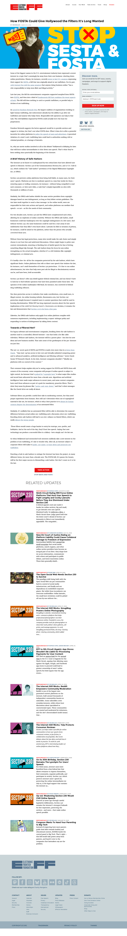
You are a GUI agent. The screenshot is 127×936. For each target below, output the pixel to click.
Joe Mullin (16, 25)
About (68, 4)
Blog (56, 898)
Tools (99, 4)
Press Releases (59, 900)
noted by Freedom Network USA (25, 110)
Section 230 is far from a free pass (44, 309)
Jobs (27, 909)
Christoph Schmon (56, 533)
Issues (74, 4)
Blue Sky (37, 882)
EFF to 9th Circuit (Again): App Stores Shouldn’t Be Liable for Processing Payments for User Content (55, 651)
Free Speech (44, 898)
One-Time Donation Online (92, 900)
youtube (45, 882)
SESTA (25, 82)
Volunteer (29, 900)
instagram (30, 882)
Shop (105, 4)
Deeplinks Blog (41, 491)
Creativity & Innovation (47, 902)
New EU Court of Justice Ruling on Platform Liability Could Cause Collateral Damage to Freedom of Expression (56, 537)
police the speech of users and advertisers (50, 134)
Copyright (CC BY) (19, 925)
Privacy (43, 900)
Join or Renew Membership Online (94, 898)
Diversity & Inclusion (32, 914)
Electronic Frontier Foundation (26, 8)
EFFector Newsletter (61, 909)
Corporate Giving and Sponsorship (90, 905)
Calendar (29, 898)
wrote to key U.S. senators (58, 79)
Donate (111, 4)
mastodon (15, 882)
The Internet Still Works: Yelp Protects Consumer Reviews (55, 726)
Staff (27, 911)
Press (13, 907)
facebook (22, 882)
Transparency (45, 905)
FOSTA (16, 97)
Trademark (43, 925)
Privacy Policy (70, 925)
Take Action (91, 4)
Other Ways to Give (90, 911)
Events (57, 902)
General (14, 898)
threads (74, 882)
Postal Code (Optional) (89, 89)
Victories (29, 902)
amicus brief (50, 656)
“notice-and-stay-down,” (45, 386)
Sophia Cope (53, 491)
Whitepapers (59, 907)
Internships (29, 907)
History (28, 905)
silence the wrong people (24, 420)
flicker (52, 882)
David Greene (54, 793)
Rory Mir (52, 572)
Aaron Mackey (64, 645)
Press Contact (74, 898)
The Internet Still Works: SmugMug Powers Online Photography (53, 609)
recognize (44, 544)
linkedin (59, 882)
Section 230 (85, 129)
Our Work (82, 4)
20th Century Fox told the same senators (25, 85)
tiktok (67, 882)
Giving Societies (89, 902)
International (44, 907)
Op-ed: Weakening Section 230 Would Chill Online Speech (55, 797)
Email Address (86, 96)
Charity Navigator (40, 887)
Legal (13, 900)
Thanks (93, 925)
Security (14, 902)
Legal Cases (58, 905)
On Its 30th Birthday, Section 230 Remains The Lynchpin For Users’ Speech (52, 762)
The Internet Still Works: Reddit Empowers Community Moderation (53, 687)
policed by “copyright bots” (45, 374)
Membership (15, 905)
